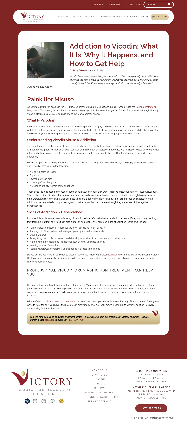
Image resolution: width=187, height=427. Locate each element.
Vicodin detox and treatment (60, 301)
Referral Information (99, 392)
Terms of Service (99, 401)
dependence (113, 254)
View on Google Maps (151, 381)
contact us (50, 319)
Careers (97, 4)
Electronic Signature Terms (99, 397)
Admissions (119, 17)
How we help (91, 17)
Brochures (99, 374)
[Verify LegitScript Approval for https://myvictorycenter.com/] (27, 403)
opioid (69, 130)
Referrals (116, 4)
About (61, 17)
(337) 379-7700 (159, 17)
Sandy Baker (78, 70)
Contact (145, 17)
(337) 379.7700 (76, 319)
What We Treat (74, 17)
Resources (133, 17)
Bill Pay (135, 4)
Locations (105, 17)
